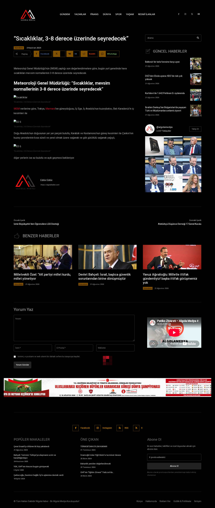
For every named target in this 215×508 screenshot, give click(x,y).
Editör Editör (46, 180)
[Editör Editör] (25, 182)
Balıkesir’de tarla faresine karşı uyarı (162, 62)
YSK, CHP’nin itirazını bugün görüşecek (31, 466)
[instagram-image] (154, 145)
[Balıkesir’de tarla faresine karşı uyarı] (195, 63)
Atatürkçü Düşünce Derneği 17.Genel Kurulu (179, 224)
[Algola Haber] (31, 14)
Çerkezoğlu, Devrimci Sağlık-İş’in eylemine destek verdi (38, 475)
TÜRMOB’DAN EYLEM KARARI (93, 446)
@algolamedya (164, 127)
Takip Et (195, 128)
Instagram (107, 427)
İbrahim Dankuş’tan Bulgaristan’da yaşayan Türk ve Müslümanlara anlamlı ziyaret (165, 109)
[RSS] (120, 428)
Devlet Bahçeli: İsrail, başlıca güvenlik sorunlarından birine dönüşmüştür (104, 276)
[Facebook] (178, 14)
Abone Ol (174, 466)
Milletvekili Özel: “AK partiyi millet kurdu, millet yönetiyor (42, 276)
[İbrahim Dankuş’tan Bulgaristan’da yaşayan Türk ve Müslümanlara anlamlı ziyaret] (195, 110)
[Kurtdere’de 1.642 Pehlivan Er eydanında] (195, 95)
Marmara (50, 109)
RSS (126, 427)
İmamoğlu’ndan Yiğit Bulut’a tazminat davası (100, 455)
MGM (17, 109)
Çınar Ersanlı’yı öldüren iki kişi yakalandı (31, 446)
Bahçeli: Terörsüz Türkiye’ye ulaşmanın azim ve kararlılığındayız (35, 456)
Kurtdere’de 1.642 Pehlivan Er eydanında (165, 93)
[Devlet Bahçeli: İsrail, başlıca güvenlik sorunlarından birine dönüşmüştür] (107, 257)
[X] (192, 14)
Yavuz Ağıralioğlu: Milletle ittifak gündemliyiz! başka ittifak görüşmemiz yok (170, 278)
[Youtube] (198, 14)
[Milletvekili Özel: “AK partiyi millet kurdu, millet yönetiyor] (43, 257)
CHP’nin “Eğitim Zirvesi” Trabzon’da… (97, 472)
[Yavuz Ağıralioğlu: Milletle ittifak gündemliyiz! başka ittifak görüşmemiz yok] (172, 257)
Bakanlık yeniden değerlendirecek (95, 463)
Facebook (85, 427)
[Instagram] (185, 14)
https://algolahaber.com (49, 184)
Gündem (19, 47)
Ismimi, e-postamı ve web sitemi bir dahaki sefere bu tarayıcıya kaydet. (49, 356)
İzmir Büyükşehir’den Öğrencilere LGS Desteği (36, 224)
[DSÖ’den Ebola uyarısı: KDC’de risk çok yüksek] (195, 79)
